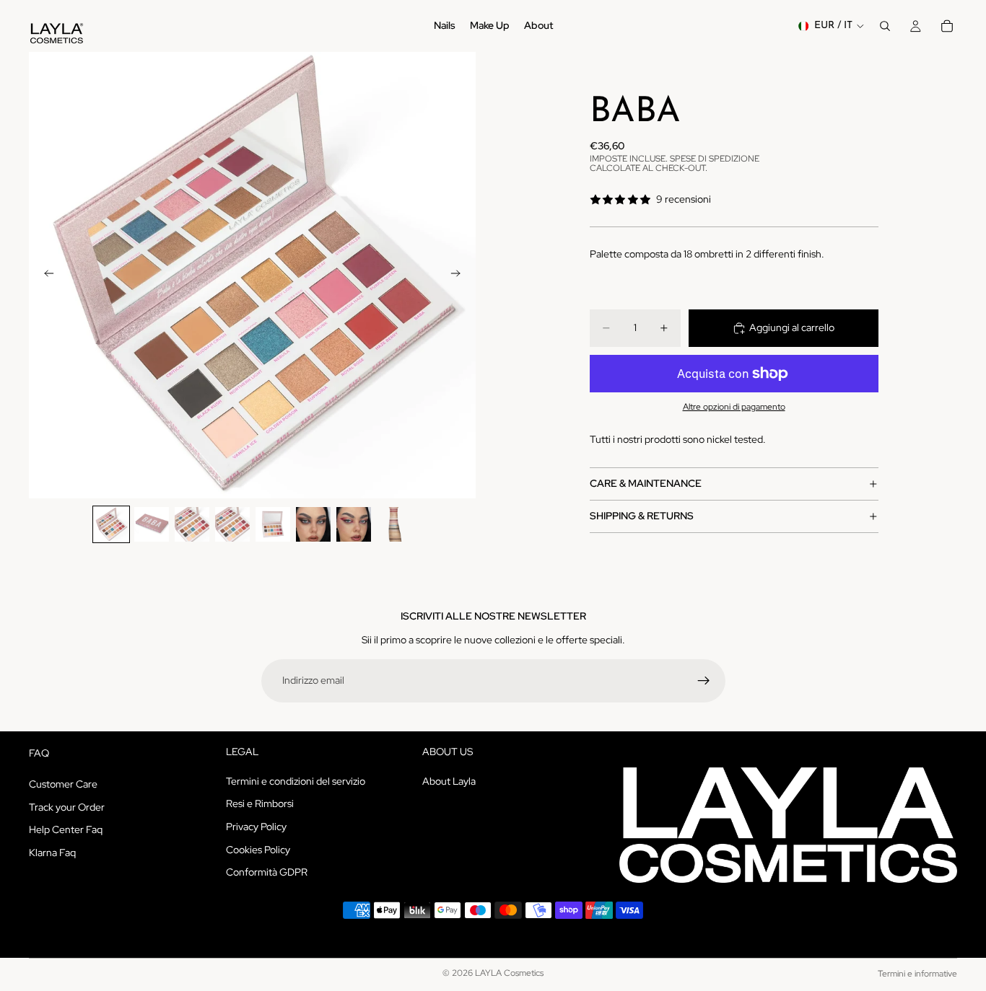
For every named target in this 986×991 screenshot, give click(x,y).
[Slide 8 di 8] (394, 524)
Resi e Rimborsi (260, 803)
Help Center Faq (65, 829)
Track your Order (67, 806)
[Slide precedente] (45, 275)
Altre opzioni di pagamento (734, 407)
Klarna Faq (52, 851)
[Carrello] (947, 26)
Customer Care (63, 784)
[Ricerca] (885, 26)
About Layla (449, 780)
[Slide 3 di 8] (192, 524)
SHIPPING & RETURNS (642, 515)
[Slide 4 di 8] (232, 524)
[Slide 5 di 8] (273, 524)
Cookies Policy (258, 848)
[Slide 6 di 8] (313, 524)
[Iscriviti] (704, 681)
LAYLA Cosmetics (509, 973)
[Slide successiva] (460, 275)
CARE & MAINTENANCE (646, 483)
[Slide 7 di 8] (353, 524)
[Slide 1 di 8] (111, 524)
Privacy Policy (256, 826)
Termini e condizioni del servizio (295, 780)
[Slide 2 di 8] (151, 524)
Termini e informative (917, 973)
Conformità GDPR (266, 872)
